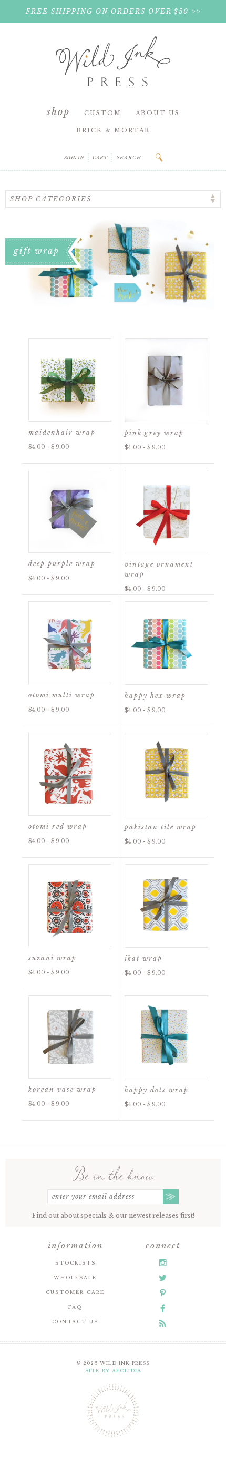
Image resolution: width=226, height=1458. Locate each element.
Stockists (75, 1263)
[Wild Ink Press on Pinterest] (163, 1293)
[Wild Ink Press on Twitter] (163, 1278)
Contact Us (75, 1321)
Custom (102, 113)
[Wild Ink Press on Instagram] (163, 1262)
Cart (100, 157)
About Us (158, 113)
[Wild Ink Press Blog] (162, 1323)
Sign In (74, 157)
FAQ (75, 1307)
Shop (58, 112)
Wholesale (75, 1277)
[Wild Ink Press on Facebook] (162, 1308)
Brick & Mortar (113, 130)
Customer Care (75, 1292)
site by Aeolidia (113, 1370)
